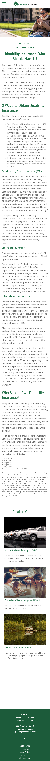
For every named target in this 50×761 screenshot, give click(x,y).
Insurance (25, 749)
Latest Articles (25, 752)
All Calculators (25, 758)
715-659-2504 (28, 717)
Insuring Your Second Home (17, 647)
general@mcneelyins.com (25, 732)
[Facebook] (25, 738)
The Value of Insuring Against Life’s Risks (24, 600)
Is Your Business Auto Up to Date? (20, 550)
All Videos (25, 755)
